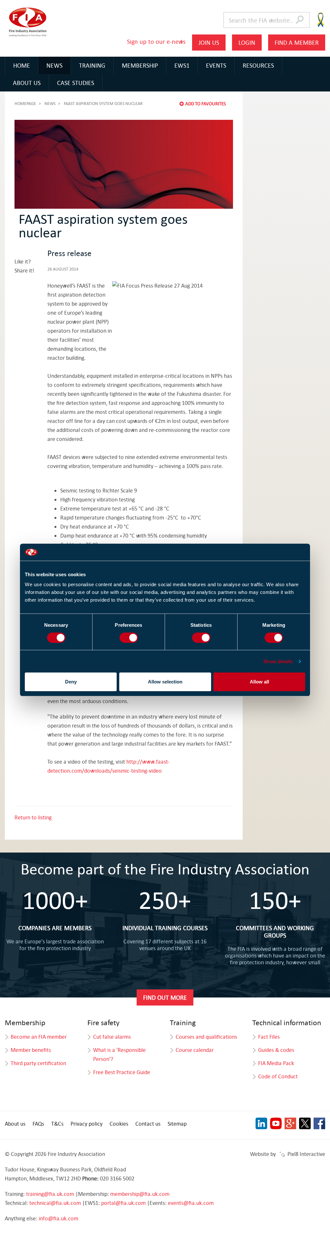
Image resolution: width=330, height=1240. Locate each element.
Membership (140, 65)
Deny (71, 681)
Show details (278, 661)
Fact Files (269, 1036)
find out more (165, 997)
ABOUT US (27, 82)
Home (21, 65)
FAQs (38, 1123)
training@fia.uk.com (50, 1193)
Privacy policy (86, 1123)
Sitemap (177, 1123)
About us (15, 1123)
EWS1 (181, 65)
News (54, 65)
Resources (258, 65)
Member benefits (31, 1049)
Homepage (25, 103)
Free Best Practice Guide (121, 1072)
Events (216, 65)
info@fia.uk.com (58, 1218)
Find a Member (297, 42)
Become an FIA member (39, 1036)
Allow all (259, 681)
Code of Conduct (278, 1076)
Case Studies (75, 82)
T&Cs (57, 1123)
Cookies (119, 1123)
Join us (209, 42)
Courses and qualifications (206, 1036)
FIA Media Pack (276, 1063)
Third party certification (38, 1063)
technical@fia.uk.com (55, 1202)
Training (92, 65)
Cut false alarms (112, 1036)
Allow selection (165, 681)
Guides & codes (276, 1049)
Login (246, 42)
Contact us (147, 1123)
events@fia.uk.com (191, 1202)
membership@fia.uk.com (140, 1193)
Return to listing (33, 817)
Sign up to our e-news (156, 41)
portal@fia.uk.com (123, 1202)
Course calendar (195, 1049)
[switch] (129, 638)
